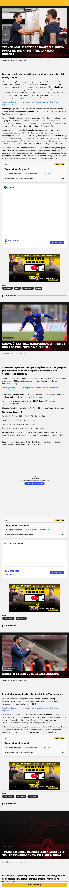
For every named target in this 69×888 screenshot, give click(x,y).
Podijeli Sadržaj (33, 885)
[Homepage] (66, 3)
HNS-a (51, 723)
